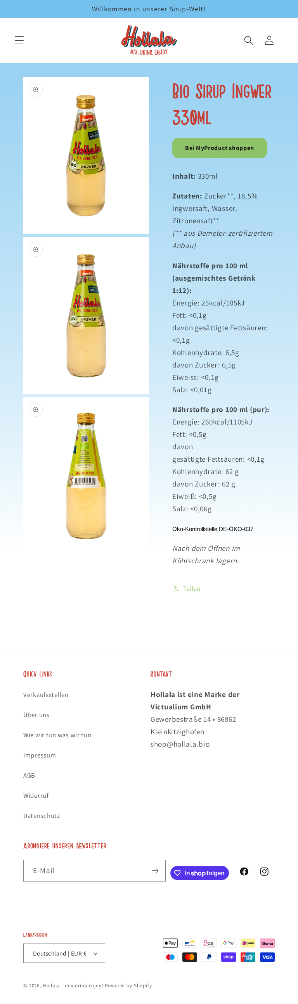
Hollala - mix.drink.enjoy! (73, 985)
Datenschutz (41, 815)
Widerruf (36, 795)
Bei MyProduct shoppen (219, 148)
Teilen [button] (192, 588)
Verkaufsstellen (46, 694)
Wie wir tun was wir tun (57, 735)
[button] (19, 40)
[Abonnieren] (155, 871)
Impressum (39, 755)
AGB (29, 775)
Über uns (36, 715)
